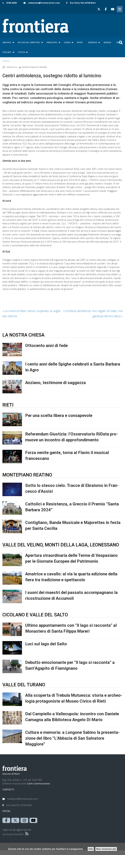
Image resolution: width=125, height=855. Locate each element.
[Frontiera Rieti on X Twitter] (99, 9)
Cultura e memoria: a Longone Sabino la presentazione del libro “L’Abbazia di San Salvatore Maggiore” (72, 738)
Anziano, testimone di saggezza (55, 382)
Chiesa (67, 42)
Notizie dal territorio (29, 42)
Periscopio (52, 42)
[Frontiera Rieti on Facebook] (106, 9)
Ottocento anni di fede (46, 345)
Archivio (7, 42)
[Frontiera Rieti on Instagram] (120, 9)
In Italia (5, 61)
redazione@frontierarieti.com (44, 2)
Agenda (107, 42)
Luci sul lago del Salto (46, 643)
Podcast (7, 52)
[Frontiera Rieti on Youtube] (113, 9)
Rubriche (92, 42)
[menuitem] (7, 42)
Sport (80, 42)
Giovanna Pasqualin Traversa (34, 67)
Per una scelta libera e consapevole (58, 415)
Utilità (21, 52)
